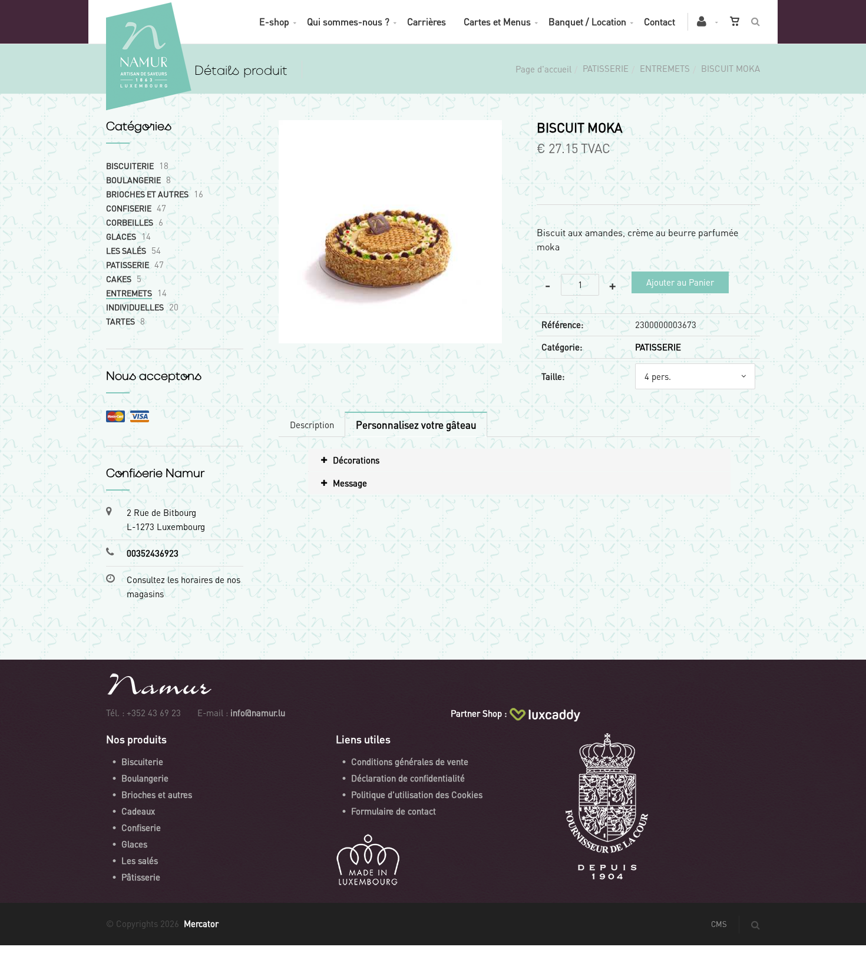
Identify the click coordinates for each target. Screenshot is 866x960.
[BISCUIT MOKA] (390, 128)
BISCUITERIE (130, 165)
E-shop (274, 21)
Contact (659, 21)
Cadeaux (138, 811)
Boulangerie (144, 778)
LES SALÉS (126, 250)
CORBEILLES (129, 222)
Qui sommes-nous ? (348, 21)
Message (350, 483)
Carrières (426, 21)
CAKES (118, 278)
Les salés (139, 860)
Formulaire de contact (393, 811)
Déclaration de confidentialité (408, 778)
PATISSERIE (606, 68)
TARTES (120, 321)
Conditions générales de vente (409, 761)
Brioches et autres (156, 794)
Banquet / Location (587, 21)
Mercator (201, 923)
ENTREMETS (665, 68)
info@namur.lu (257, 713)
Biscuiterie (142, 761)
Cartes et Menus (497, 21)
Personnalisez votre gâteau (416, 424)
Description (312, 425)
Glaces (134, 844)
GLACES (121, 236)
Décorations (356, 460)
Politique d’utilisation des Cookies (416, 794)
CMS (719, 924)
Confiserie (141, 827)
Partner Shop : (479, 713)
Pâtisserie (140, 877)
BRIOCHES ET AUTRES (147, 193)
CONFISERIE (128, 208)
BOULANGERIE (133, 179)
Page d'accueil (543, 69)
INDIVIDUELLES (135, 307)
